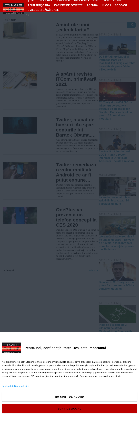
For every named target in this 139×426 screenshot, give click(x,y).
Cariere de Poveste (68, 5)
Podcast (121, 5)
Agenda (92, 5)
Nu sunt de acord (69, 396)
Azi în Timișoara (39, 5)
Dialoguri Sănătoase (43, 9)
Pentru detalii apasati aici (15, 386)
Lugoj (106, 5)
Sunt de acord (70, 408)
